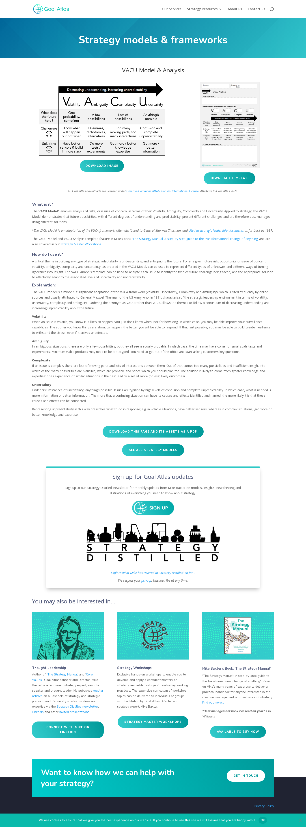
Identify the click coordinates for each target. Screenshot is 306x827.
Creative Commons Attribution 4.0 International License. (162, 191)
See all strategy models (153, 450)
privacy (146, 580)
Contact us (256, 9)
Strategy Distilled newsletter (77, 706)
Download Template (229, 178)
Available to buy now (238, 732)
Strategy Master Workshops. (81, 244)
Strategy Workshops (134, 668)
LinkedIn (38, 712)
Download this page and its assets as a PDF (153, 432)
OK (263, 820)
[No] (300, 820)
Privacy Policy (264, 806)
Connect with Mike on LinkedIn (67, 729)
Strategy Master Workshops (153, 722)
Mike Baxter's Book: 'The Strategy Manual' (236, 668)
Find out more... (213, 702)
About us (235, 9)
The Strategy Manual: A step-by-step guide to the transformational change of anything (195, 239)
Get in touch (245, 776)
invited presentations (74, 712)
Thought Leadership (49, 668)
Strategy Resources (202, 9)
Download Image (102, 166)
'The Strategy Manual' (62, 674)
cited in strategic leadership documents (216, 230)
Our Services (171, 9)
